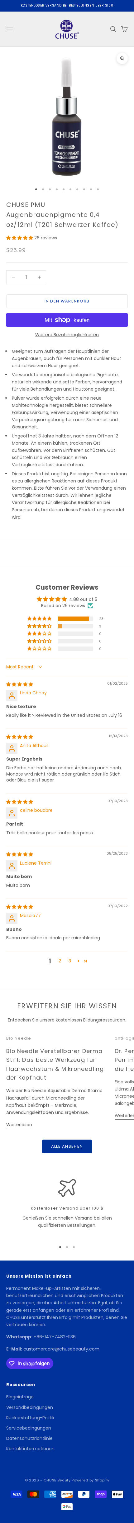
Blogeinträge (20, 1397)
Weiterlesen (19, 1124)
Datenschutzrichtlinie (29, 1438)
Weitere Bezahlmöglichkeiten (67, 335)
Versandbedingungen (29, 1407)
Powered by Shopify (90, 1480)
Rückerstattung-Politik (30, 1418)
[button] (20, 238)
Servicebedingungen (28, 1428)
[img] (19, 684)
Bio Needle (18, 1038)
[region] (67, 1207)
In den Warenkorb (67, 301)
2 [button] (60, 961)
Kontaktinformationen (30, 1449)
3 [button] (70, 961)
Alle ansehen (67, 1146)
